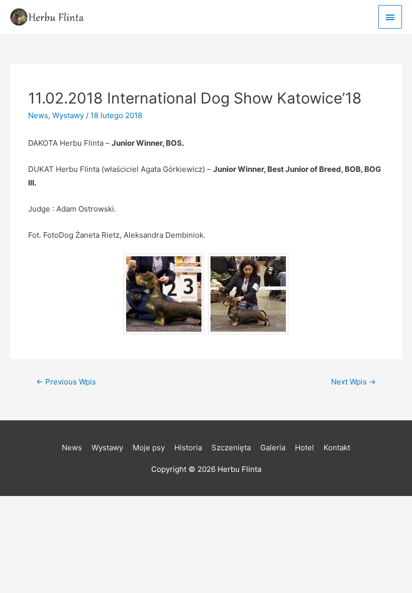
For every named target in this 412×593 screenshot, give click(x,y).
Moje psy (149, 447)
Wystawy (68, 115)
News (38, 115)
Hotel (304, 447)
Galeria (272, 447)
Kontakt (337, 447)
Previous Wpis (66, 381)
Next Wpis (353, 381)
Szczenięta (231, 447)
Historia (188, 447)
